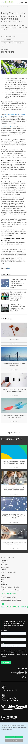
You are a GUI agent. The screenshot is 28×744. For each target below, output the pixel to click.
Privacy (3, 562)
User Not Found (5, 36)
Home (2, 6)
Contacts (3, 569)
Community (4, 584)
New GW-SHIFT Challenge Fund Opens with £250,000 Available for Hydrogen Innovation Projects (18, 283)
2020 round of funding (10, 127)
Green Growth (7, 42)
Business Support (6, 577)
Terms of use (4, 567)
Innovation (18, 42)
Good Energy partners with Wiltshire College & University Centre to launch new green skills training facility (18, 296)
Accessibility (4, 565)
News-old (7, 6)
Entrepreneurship (8, 39)
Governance (4, 560)
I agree (14, 737)
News (2, 580)
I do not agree (14, 740)
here (8, 268)
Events (3, 582)
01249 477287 (10, 593)
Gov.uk (3, 575)
